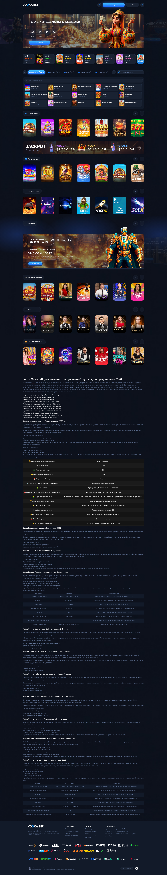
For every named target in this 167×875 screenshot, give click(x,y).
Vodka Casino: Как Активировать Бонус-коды (38, 399)
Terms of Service (109, 836)
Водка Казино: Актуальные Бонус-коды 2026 (38, 397)
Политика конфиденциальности (91, 834)
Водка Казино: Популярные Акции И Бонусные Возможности (43, 415)
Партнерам (88, 837)
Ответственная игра (91, 831)
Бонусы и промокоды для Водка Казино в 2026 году (41, 395)
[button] (25, 72)
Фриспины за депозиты (71, 835)
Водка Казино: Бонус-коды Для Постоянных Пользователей (43, 411)
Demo (29, 138)
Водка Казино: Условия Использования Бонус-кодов (41, 402)
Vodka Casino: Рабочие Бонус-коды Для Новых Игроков (42, 408)
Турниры (67, 833)
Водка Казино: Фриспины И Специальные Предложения (42, 406)
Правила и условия (90, 829)
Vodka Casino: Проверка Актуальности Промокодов (40, 413)
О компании (68, 829)
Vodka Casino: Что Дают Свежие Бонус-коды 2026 (40, 417)
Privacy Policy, (133, 833)
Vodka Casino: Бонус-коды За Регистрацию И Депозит (41, 404)
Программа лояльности (72, 831)
